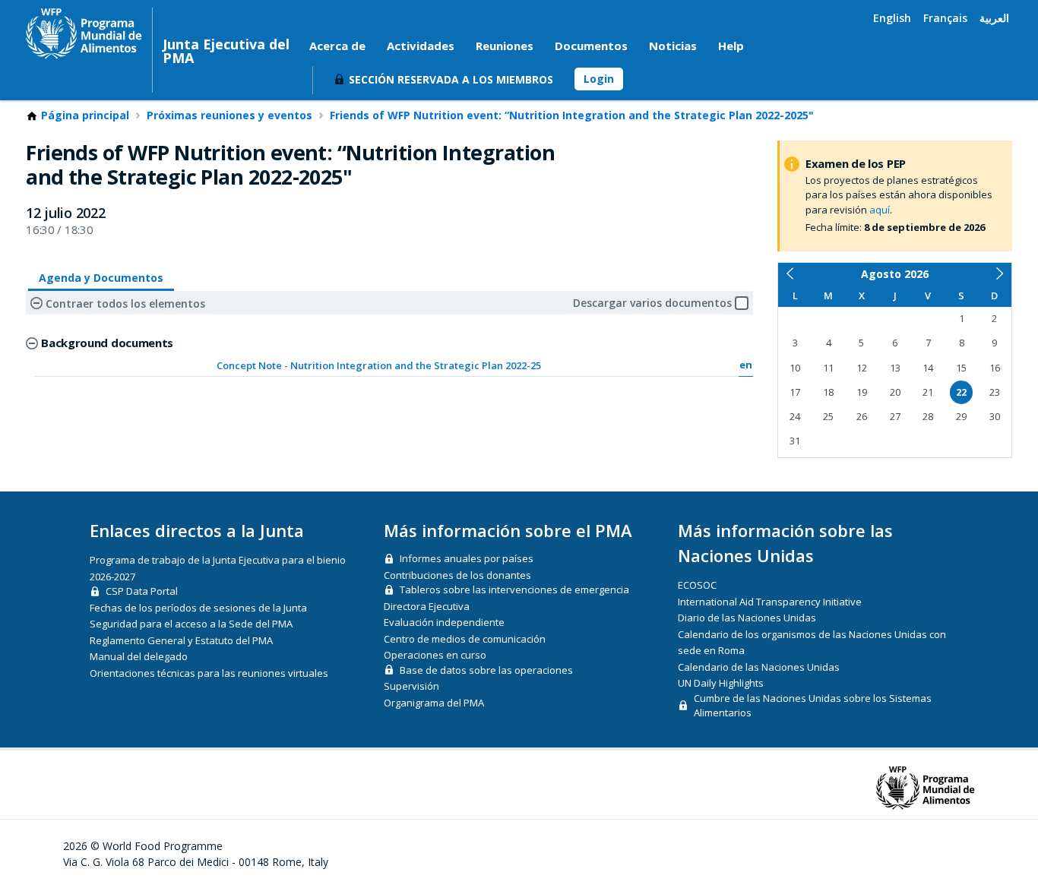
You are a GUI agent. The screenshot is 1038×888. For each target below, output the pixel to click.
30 (994, 416)
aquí (879, 209)
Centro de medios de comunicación (465, 639)
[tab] (101, 278)
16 (994, 368)
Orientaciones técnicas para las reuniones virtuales (209, 673)
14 (927, 368)
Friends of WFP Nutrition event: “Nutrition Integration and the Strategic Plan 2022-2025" (572, 115)
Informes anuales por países (466, 558)
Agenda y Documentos (101, 277)
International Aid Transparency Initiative (770, 601)
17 (795, 392)
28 (927, 416)
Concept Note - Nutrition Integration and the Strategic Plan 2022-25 (379, 365)
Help (731, 45)
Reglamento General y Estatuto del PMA (181, 640)
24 (795, 416)
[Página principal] (84, 33)
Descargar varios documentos (652, 302)
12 (861, 368)
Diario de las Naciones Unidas (747, 617)
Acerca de (337, 45)
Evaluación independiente (444, 622)
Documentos (591, 45)
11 (828, 368)
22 (961, 392)
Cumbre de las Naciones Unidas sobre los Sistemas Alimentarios (813, 705)
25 (828, 416)
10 (795, 368)
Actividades (420, 45)
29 (961, 416)
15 (961, 368)
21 (927, 392)
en (745, 364)
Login (599, 78)
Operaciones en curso (435, 655)
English (892, 18)
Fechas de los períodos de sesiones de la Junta (198, 608)
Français (945, 18)
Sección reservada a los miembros (451, 79)
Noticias (673, 45)
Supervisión (411, 686)
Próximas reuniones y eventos (229, 115)
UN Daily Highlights (721, 683)
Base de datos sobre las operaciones (486, 670)
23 (994, 392)
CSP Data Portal (142, 591)
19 (861, 392)
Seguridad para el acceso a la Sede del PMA (191, 623)
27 (895, 416)
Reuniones (504, 45)
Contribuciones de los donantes (457, 575)
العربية (994, 18)
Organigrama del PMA (434, 702)
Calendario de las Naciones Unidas (759, 667)
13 (895, 368)
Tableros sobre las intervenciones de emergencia (514, 589)
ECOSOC (697, 585)
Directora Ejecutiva (427, 606)
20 (895, 392)
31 (795, 441)
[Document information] (568, 364)
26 (861, 416)
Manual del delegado (139, 656)
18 (828, 392)
